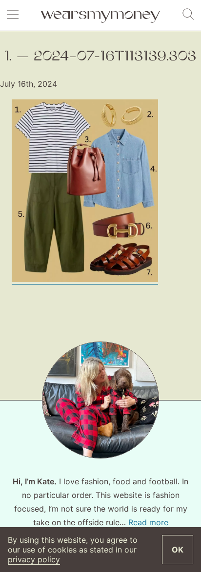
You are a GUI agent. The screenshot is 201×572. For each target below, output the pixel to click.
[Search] (188, 14)
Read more (148, 522)
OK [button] (177, 549)
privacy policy (34, 559)
